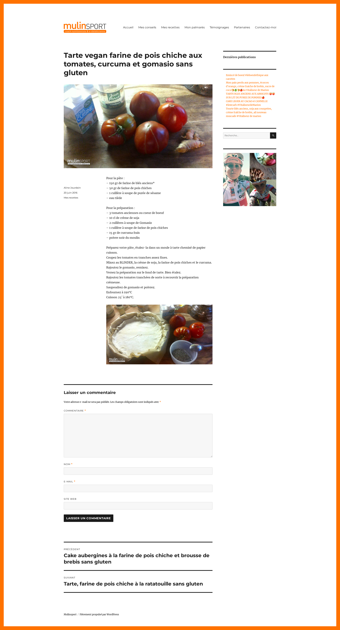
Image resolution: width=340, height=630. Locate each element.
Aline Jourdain (72, 187)
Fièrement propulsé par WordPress (99, 614)
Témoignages (219, 27)
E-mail (69, 481)
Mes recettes (170, 27)
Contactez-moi (265, 27)
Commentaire (75, 410)
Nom (68, 464)
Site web (70, 498)
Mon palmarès (195, 27)
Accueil (128, 27)
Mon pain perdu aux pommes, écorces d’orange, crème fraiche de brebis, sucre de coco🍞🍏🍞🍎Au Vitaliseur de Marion (250, 86)
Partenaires (242, 27)
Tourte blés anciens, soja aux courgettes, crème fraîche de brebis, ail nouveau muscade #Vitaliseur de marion (249, 112)
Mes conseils (147, 27)
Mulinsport (70, 614)
